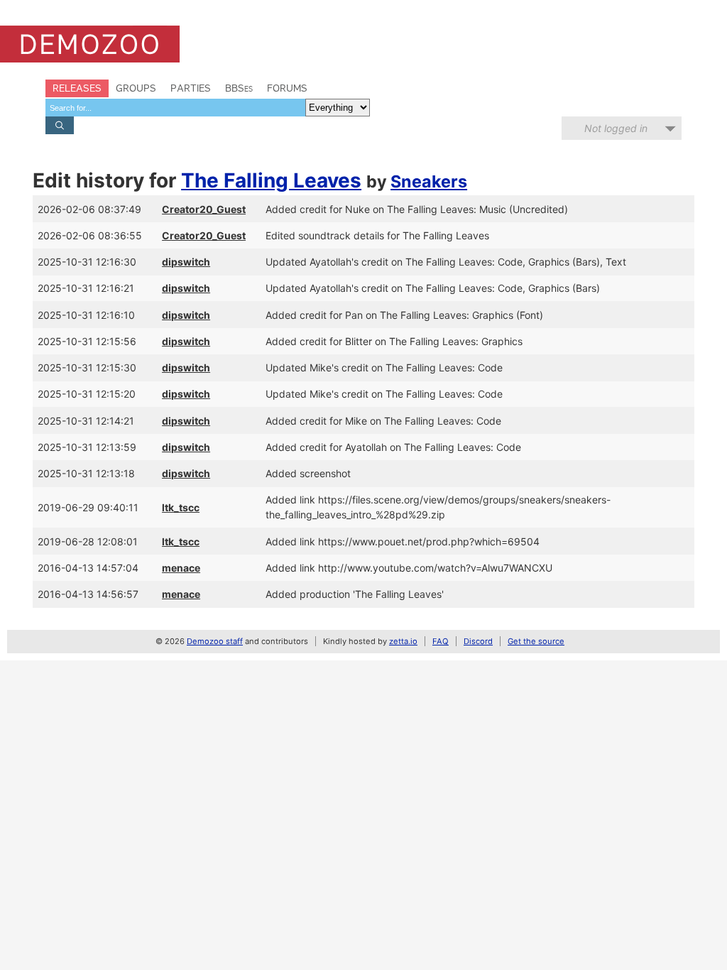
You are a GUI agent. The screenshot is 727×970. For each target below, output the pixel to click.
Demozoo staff (215, 641)
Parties (190, 88)
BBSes (239, 88)
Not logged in (615, 128)
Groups (136, 88)
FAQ (440, 641)
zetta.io (403, 641)
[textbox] (175, 107)
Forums (287, 88)
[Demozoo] (90, 44)
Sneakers (428, 181)
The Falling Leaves (271, 180)
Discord (478, 641)
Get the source (536, 641)
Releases (77, 88)
